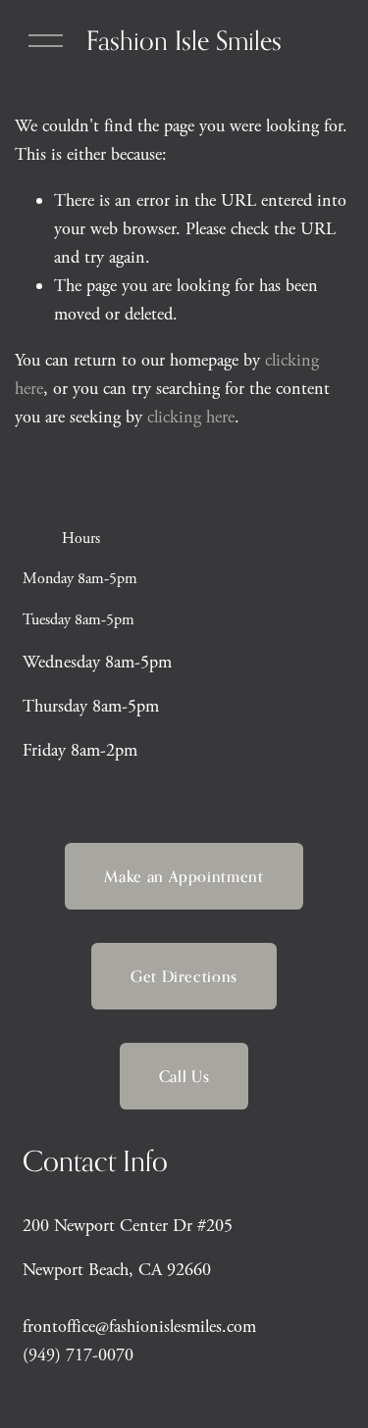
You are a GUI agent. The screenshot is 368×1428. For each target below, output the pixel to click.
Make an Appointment (183, 876)
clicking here (191, 417)
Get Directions (184, 976)
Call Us (184, 1076)
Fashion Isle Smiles (184, 40)
